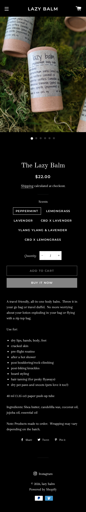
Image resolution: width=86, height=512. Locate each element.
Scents (43, 202)
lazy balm (43, 9)
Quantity (30, 256)
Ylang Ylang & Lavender (42, 230)
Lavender (23, 220)
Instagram (45, 474)
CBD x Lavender (56, 220)
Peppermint (27, 211)
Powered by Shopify (43, 489)
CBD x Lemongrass (43, 239)
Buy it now (42, 282)
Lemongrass (58, 211)
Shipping (27, 186)
